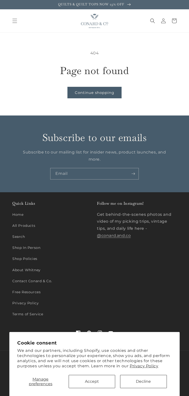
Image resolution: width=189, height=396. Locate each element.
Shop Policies (24, 258)
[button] (14, 20)
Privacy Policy (144, 366)
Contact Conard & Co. (32, 281)
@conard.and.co (114, 235)
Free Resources (26, 292)
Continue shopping (94, 92)
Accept (92, 381)
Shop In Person (26, 247)
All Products (23, 225)
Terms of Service (27, 314)
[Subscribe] (133, 173)
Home (17, 214)
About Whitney (26, 270)
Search (18, 236)
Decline (143, 381)
